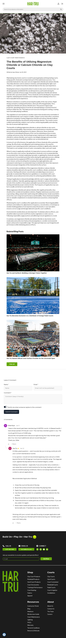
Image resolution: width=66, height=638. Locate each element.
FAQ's (29, 622)
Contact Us (50, 609)
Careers (49, 614)
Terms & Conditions (33, 628)
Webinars (30, 611)
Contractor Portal (33, 606)
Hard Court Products (34, 582)
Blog (28, 609)
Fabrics (29, 593)
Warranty (30, 625)
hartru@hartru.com (26, 549)
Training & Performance (34, 587)
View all (12, 364)
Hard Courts (51, 579)
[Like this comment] (8, 444)
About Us (50, 606)
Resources (33, 602)
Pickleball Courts (52, 585)
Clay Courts (51, 576)
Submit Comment (11, 412)
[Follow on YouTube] (44, 549)
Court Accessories (33, 585)
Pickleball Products (33, 579)
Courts (51, 572)
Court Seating (31, 590)
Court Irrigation (52, 590)
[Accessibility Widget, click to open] (4, 634)
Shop (30, 572)
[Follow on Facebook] (37, 549)
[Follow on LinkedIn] (47, 549)
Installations (51, 593)
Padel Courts (51, 587)
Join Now (46, 559)
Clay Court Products (33, 576)
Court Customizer (53, 582)
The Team (50, 611)
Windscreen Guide (33, 614)
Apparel (29, 596)
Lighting (30, 620)
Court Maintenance (33, 617)
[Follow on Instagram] (40, 549)
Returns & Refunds (33, 630)
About (50, 602)
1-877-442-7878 (9, 549)
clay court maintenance (16, 57)
